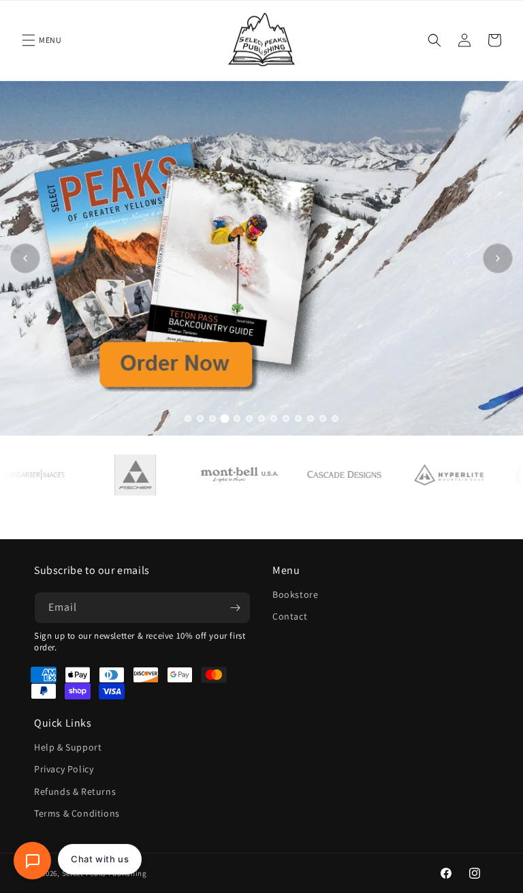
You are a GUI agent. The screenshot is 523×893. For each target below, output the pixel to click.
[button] (29, 40)
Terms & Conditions (77, 813)
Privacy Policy (63, 769)
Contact (289, 616)
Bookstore (295, 594)
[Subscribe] (235, 608)
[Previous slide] (25, 258)
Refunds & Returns (75, 791)
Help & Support (67, 747)
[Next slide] (498, 258)
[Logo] (123, 475)
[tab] (188, 418)
